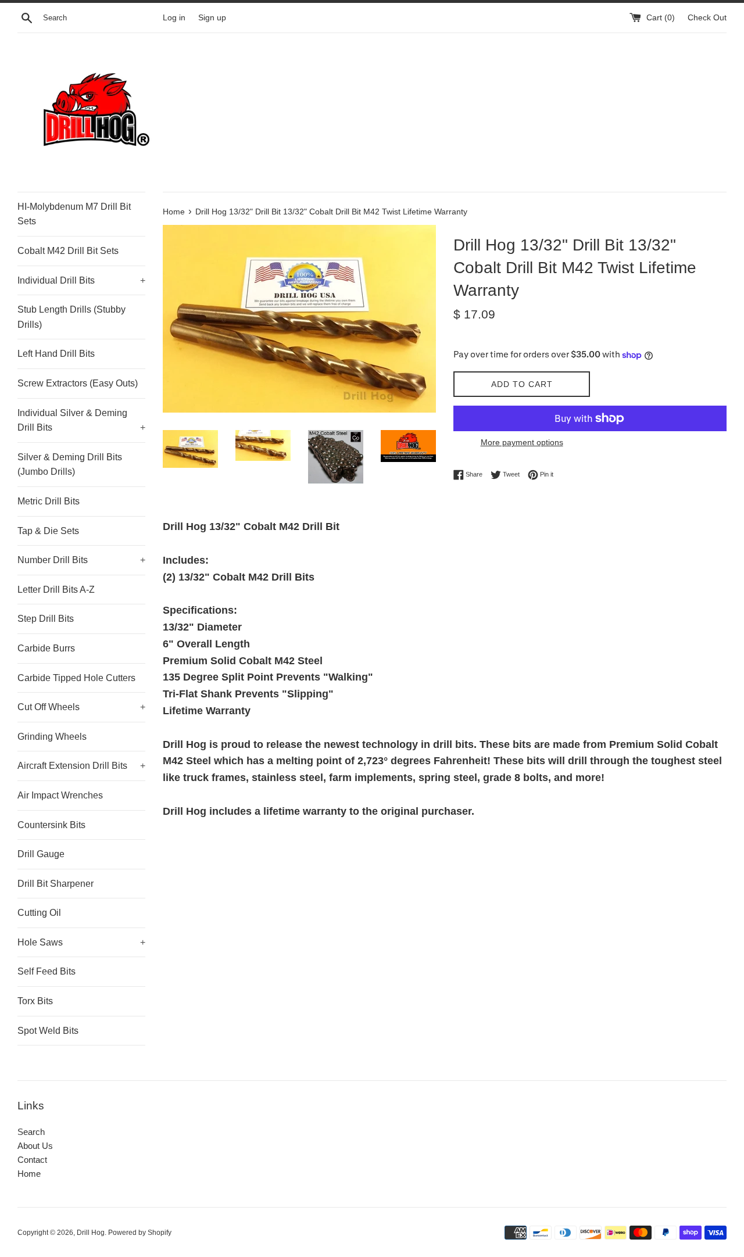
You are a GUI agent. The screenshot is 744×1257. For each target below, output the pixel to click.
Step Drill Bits (45, 619)
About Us (35, 1146)
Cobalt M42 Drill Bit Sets (68, 251)
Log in (174, 17)
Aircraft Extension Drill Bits (81, 766)
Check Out (707, 17)
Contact (32, 1160)
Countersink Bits (51, 825)
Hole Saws (81, 942)
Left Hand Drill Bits (56, 354)
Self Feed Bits (46, 971)
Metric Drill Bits (48, 501)
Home (29, 1174)
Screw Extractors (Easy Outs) (77, 383)
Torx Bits (35, 1001)
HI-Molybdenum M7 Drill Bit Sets (74, 214)
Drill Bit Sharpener (55, 884)
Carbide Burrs (46, 648)
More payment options (522, 442)
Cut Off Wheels (81, 707)
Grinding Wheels (52, 737)
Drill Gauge (41, 854)
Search (31, 1132)
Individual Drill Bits (81, 280)
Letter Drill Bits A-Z (56, 590)
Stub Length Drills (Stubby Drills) (71, 317)
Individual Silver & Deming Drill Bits (81, 420)
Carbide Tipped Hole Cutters (76, 678)
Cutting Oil (39, 913)
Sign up (212, 17)
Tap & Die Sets (48, 531)
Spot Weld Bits (47, 1031)
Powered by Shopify (139, 1233)
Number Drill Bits (81, 560)
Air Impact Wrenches (60, 795)
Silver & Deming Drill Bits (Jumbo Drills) (69, 464)
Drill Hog (91, 1233)
